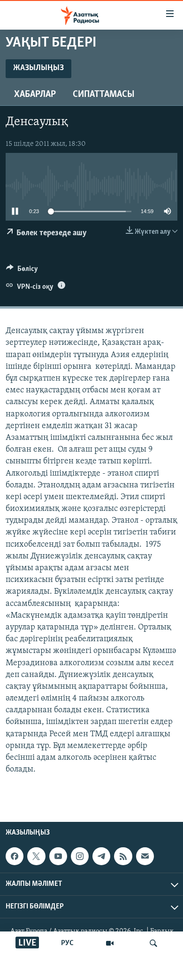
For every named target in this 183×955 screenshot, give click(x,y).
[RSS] (123, 856)
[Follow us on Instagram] (80, 856)
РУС (67, 943)
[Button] (22, 271)
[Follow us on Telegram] (101, 856)
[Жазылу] (145, 856)
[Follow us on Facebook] (14, 856)
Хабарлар (35, 94)
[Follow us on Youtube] (58, 856)
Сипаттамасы (104, 94)
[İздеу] (153, 943)
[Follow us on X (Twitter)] (36, 856)
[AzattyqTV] (110, 943)
